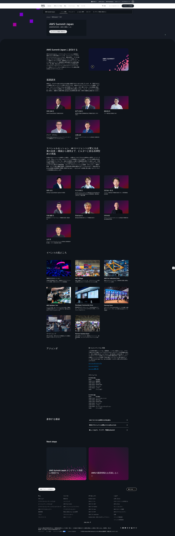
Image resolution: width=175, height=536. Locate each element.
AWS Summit (55, 16)
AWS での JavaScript (94, 514)
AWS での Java (92, 509)
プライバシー (41, 531)
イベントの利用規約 (119, 519)
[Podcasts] (134, 528)
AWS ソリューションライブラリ (71, 506)
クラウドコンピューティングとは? (46, 501)
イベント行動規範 (118, 517)
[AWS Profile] (133, 2)
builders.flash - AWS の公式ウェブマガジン (99, 517)
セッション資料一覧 (93, 369)
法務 (115, 514)
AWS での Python (93, 506)
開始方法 (65, 498)
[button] (58, 6)
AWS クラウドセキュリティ (45, 509)
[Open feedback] (173, 268)
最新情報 (40, 511)
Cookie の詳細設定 (72, 531)
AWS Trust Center (67, 504)
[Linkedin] (125, 528)
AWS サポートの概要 (119, 509)
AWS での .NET (92, 504)
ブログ (40, 514)
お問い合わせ (117, 498)
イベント (48, 16)
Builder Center (92, 498)
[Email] (136, 528)
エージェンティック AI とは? (45, 504)
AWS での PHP (92, 511)
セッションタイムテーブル (95, 363)
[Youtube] (131, 528)
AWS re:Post (117, 504)
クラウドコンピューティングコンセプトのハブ (49, 506)
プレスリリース (42, 517)
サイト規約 (48, 531)
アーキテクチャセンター (69, 509)
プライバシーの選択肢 (58, 531)
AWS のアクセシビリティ (120, 511)
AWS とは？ (41, 498)
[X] (120, 528)
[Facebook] (123, 528)
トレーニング (66, 501)
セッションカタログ (93, 366)
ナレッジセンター (118, 506)
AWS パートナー (67, 517)
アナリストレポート (68, 514)
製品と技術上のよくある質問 (70, 511)
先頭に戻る (86, 522)
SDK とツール (92, 501)
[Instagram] (127, 528)
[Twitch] (129, 528)
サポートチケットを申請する (121, 501)
